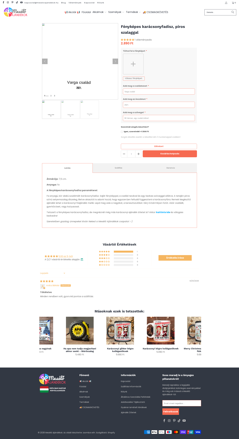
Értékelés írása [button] (175, 257)
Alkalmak (83, 391)
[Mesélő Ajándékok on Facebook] (3, 2)
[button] (99, 12)
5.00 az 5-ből (66, 256)
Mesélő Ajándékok (54, 432)
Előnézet (158, 146)
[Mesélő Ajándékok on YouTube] (21, 2)
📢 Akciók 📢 (85, 381)
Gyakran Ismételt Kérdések (134, 407)
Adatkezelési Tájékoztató (133, 402)
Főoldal (82, 386)
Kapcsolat (89, 2)
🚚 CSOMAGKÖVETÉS (89, 407)
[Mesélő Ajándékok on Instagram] (8, 2)
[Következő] (115, 61)
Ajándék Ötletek (128, 412)
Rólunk (100, 2)
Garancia (170, 168)
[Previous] (43, 336)
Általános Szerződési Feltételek (135, 397)
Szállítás (118, 168)
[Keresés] (232, 12)
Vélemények (75, 2)
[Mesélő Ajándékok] (15, 12)
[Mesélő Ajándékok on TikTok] (16, 2)
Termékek (84, 402)
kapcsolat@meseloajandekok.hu (42, 2)
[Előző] (45, 61)
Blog (63, 2)
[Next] (197, 336)
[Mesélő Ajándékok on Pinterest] (12, 2)
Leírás (67, 168)
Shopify (111, 432)
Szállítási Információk (131, 386)
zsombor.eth (89, 432)
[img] (46, 281)
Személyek (84, 397)
